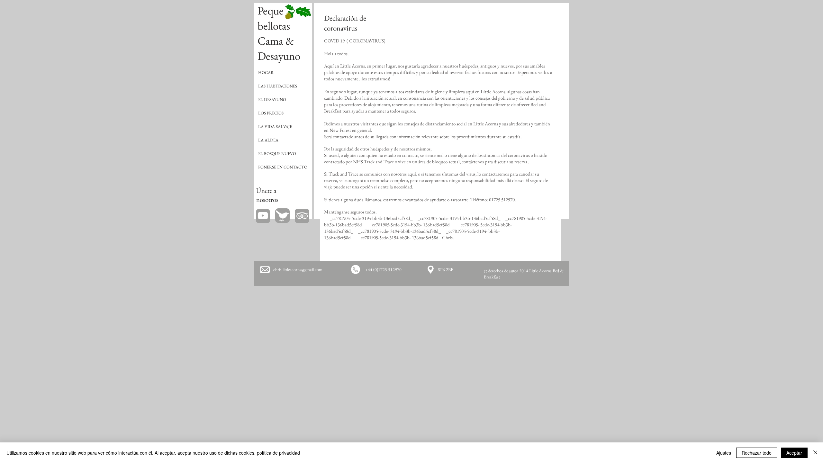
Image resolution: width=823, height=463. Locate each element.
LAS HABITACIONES (277, 86)
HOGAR (266, 72)
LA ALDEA (268, 140)
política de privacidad (278, 452)
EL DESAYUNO (272, 99)
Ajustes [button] (723, 452)
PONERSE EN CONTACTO (282, 167)
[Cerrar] (815, 453)
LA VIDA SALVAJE (275, 126)
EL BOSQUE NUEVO (277, 153)
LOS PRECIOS (271, 113)
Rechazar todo (757, 452)
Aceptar (794, 452)
